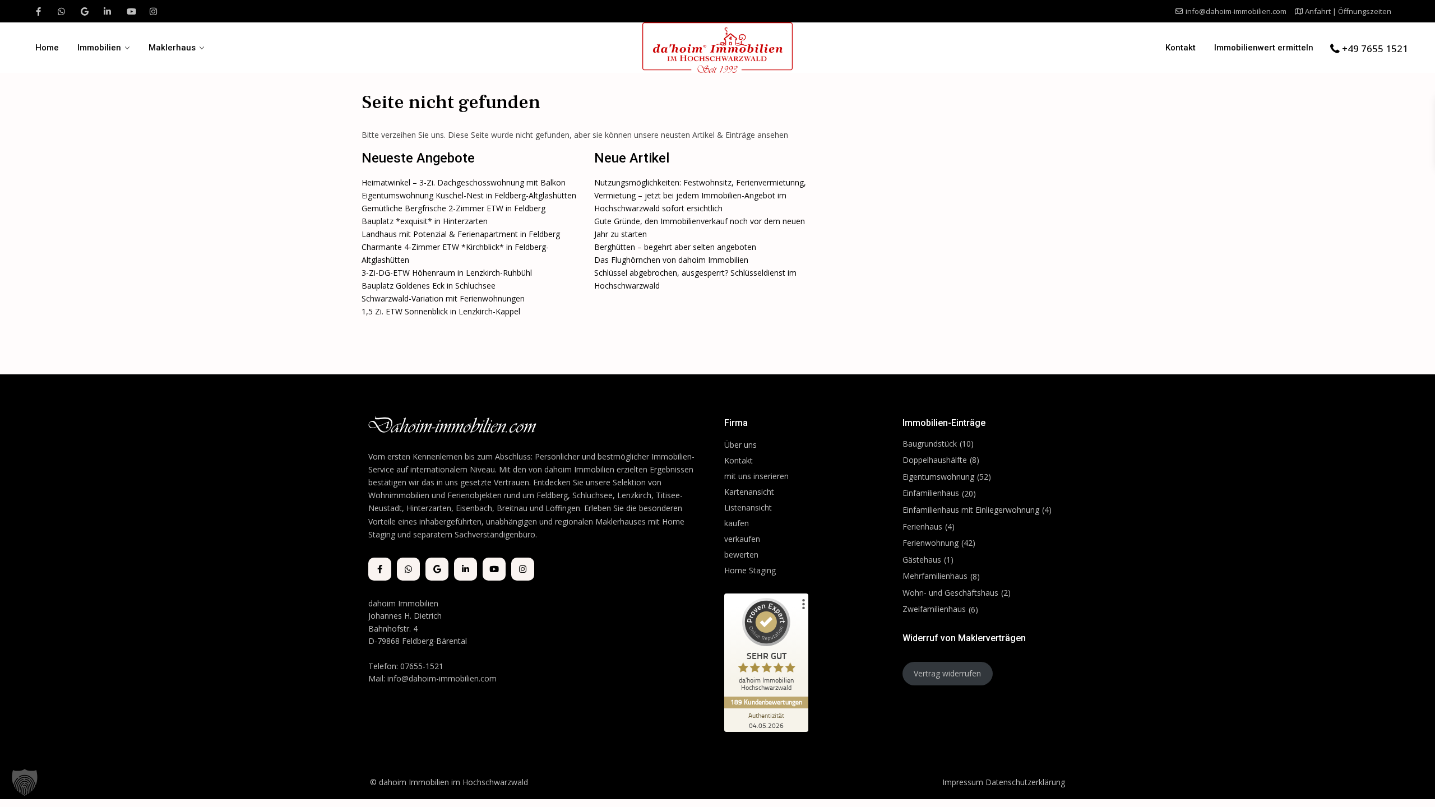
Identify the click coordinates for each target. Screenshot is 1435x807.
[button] (24, 782)
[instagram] (153, 11)
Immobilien (99, 48)
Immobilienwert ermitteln (1263, 48)
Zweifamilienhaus (934, 609)
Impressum (962, 782)
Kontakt (1180, 48)
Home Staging (750, 570)
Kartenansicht (749, 491)
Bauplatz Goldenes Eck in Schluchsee (429, 285)
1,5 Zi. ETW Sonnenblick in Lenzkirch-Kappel (441, 311)
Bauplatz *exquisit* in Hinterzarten (425, 221)
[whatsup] (61, 11)
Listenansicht (749, 507)
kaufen (736, 523)
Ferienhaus (922, 526)
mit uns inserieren (756, 476)
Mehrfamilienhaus (935, 576)
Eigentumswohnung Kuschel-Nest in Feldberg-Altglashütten (469, 195)
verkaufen (742, 539)
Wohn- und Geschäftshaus (950, 592)
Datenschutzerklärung (1025, 782)
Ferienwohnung (930, 542)
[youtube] (130, 11)
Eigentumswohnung (938, 476)
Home (47, 48)
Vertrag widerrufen (947, 673)
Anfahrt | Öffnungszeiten (1348, 11)
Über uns (740, 444)
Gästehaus (921, 559)
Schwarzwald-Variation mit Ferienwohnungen (443, 298)
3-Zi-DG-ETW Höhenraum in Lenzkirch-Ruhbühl (447, 272)
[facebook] (38, 11)
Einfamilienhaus (930, 493)
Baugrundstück (929, 443)
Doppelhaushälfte (934, 459)
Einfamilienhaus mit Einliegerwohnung (970, 509)
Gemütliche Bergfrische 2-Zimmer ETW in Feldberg (453, 208)
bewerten (741, 554)
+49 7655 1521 (1375, 48)
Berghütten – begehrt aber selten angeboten (675, 247)
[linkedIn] (107, 11)
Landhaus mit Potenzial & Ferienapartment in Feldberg (461, 234)
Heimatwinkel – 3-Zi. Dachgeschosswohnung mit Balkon (464, 182)
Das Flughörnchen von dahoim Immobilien (671, 259)
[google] (84, 11)
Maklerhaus (172, 48)
